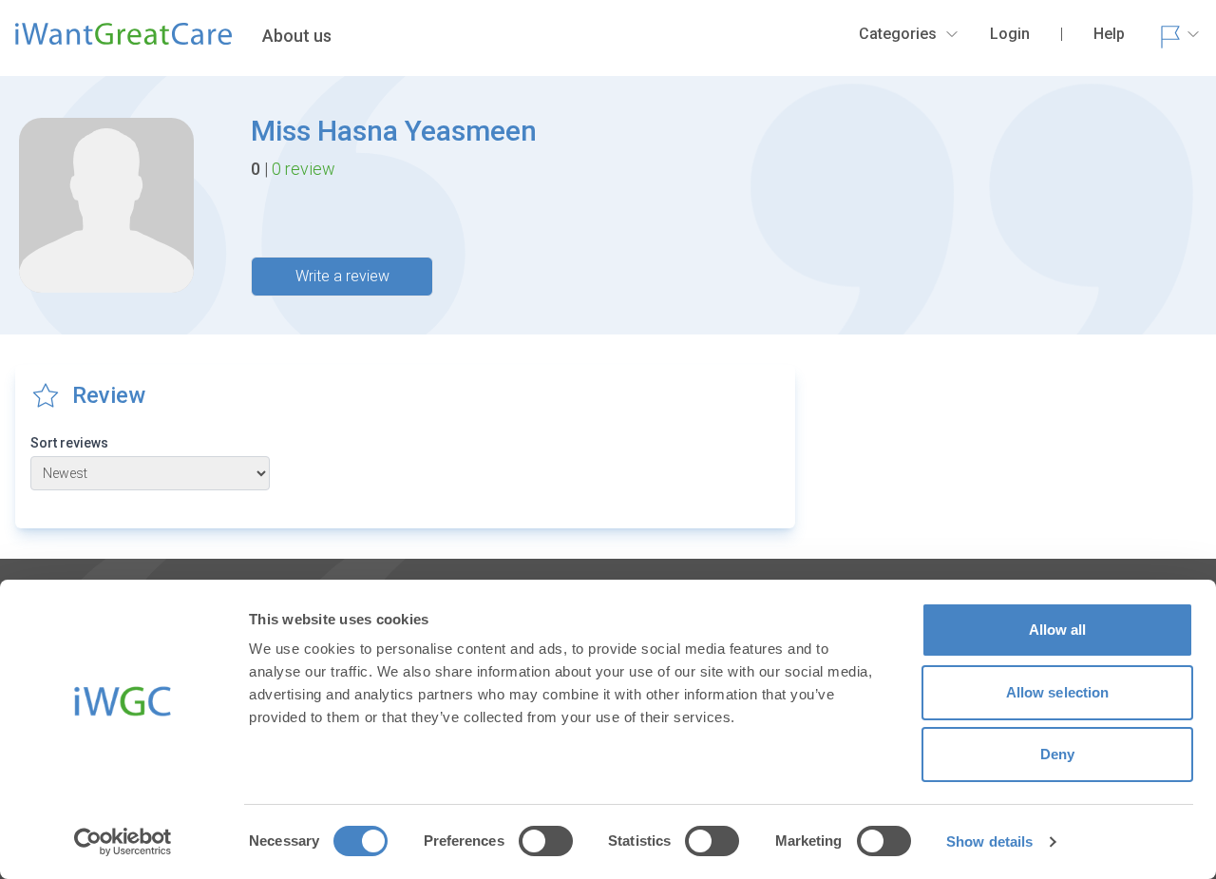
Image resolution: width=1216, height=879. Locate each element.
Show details (989, 841)
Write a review (342, 276)
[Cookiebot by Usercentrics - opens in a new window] (123, 842)
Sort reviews (69, 442)
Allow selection (1058, 692)
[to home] (123, 42)
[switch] (546, 841)
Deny (1057, 754)
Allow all (1058, 629)
